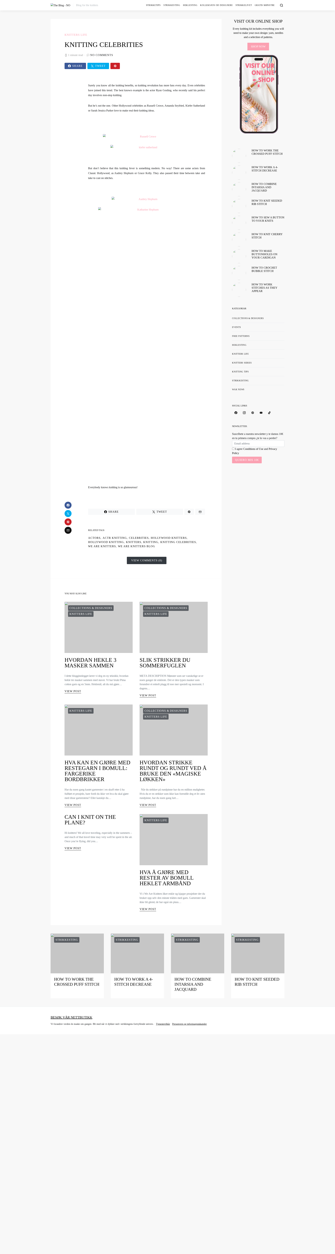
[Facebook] (236, 412)
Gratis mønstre (265, 5)
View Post (73, 691)
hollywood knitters (169, 537)
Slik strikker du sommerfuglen (165, 663)
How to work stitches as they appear (264, 288)
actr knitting (115, 537)
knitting (150, 542)
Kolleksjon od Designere (216, 5)
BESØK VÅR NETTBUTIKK (71, 1017)
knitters (133, 542)
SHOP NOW (258, 46)
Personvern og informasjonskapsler (189, 1024)
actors (94, 537)
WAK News (238, 389)
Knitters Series (242, 363)
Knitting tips (240, 371)
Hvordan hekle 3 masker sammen (90, 663)
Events (236, 327)
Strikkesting (171, 5)
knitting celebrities (178, 542)
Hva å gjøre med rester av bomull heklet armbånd (166, 877)
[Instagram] (244, 412)
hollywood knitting (106, 542)
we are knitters (102, 546)
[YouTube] (261, 412)
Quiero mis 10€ (247, 459)
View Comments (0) (146, 560)
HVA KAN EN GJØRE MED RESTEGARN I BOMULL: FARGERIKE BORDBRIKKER (97, 770)
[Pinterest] (252, 412)
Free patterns (241, 336)
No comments (101, 55)
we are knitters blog (136, 546)
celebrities (139, 537)
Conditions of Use (253, 448)
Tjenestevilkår (163, 1024)
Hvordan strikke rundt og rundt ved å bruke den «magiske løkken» (173, 770)
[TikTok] (269, 412)
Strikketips (153, 5)
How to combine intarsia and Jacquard (264, 187)
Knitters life (76, 34)
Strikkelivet (244, 5)
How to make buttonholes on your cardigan (264, 254)
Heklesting (190, 5)
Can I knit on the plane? (90, 820)
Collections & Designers (90, 608)
